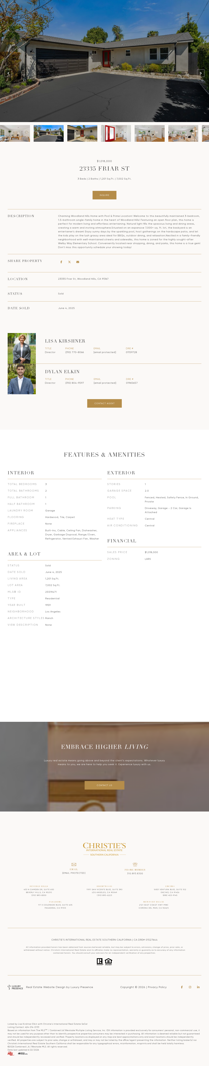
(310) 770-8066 (74, 352)
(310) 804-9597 (74, 382)
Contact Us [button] (104, 785)
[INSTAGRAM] (190, 987)
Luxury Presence (82, 987)
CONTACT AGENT (104, 403)
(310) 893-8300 (39, 895)
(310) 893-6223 (104, 895)
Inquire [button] (104, 195)
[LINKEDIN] (198, 987)
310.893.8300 (135, 873)
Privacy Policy (157, 987)
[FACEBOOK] (182, 987)
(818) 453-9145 (170, 895)
